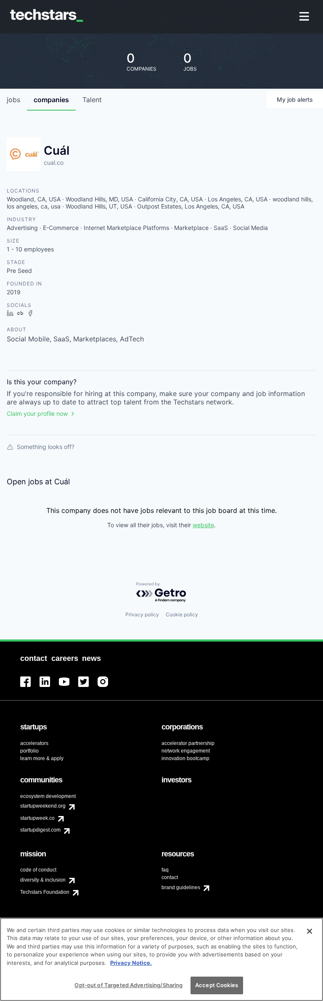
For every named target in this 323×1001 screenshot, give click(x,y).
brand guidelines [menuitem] (181, 887)
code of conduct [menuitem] (38, 870)
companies (51, 99)
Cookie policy (182, 614)
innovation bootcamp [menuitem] (185, 758)
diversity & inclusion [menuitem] (43, 880)
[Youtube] (68, 686)
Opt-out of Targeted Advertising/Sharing (128, 985)
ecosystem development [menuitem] (48, 796)
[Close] (309, 931)
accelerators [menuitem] (34, 743)
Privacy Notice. (131, 962)
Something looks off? (45, 446)
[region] (161, 959)
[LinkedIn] (49, 686)
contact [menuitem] (170, 877)
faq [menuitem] (165, 870)
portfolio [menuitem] (29, 751)
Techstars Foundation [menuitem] (44, 892)
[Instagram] (107, 686)
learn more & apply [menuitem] (42, 758)
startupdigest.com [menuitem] (40, 830)
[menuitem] (305, 17)
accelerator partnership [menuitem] (188, 743)
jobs (13, 99)
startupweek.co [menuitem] (37, 818)
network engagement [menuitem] (186, 751)
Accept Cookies (216, 985)
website (203, 524)
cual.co (54, 162)
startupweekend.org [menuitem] (43, 806)
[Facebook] (30, 686)
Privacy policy (142, 614)
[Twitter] (88, 686)
